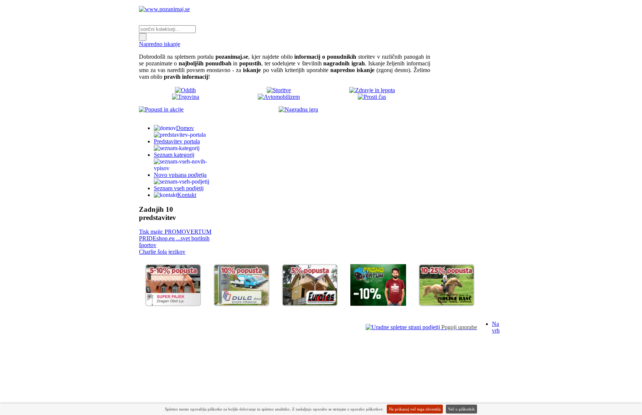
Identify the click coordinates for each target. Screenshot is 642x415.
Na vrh (496, 327)
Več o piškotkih (461, 409)
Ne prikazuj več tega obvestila (415, 409)
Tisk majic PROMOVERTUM (175, 231)
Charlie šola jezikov (162, 252)
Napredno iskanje (159, 44)
